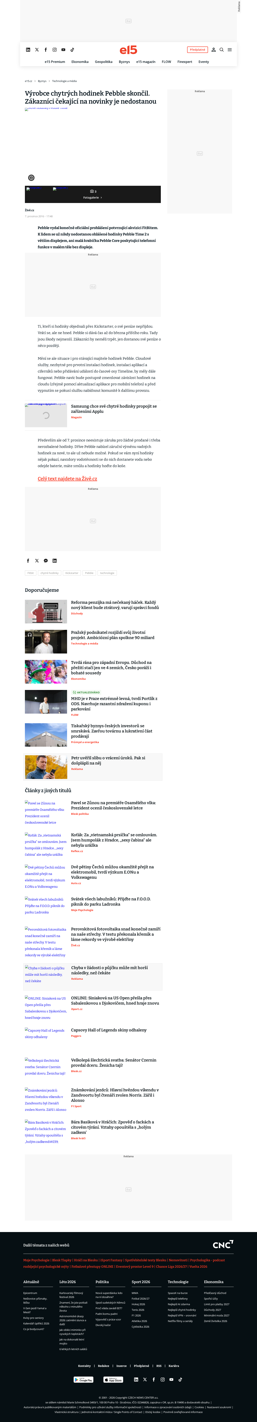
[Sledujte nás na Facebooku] (46, 49)
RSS (158, 1366)
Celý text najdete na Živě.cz (67, 479)
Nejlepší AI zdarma (179, 1304)
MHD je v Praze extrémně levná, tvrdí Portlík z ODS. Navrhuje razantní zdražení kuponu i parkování (114, 703)
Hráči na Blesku (86, 1260)
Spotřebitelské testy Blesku (145, 1260)
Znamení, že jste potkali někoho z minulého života (73, 1306)
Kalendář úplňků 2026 (36, 1323)
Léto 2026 (67, 1282)
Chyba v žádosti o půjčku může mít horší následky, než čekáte (109, 970)
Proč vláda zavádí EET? (109, 1308)
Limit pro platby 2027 (216, 1304)
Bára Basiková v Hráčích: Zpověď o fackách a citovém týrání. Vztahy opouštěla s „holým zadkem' (112, 1127)
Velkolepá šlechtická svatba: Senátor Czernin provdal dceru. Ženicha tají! (113, 1063)
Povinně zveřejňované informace (183, 1412)
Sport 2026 (141, 1282)
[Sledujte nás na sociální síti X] (37, 49)
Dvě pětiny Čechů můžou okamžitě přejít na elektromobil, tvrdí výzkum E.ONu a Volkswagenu (112, 872)
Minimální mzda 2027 (216, 1315)
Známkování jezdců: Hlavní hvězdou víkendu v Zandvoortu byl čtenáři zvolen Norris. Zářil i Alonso (115, 1095)
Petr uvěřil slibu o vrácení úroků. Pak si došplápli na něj (108, 760)
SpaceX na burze (178, 1293)
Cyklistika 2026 (140, 1326)
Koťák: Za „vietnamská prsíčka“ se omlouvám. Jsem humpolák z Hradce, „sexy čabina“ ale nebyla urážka (114, 840)
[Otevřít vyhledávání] (222, 50)
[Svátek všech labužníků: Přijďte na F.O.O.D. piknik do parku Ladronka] (46, 908)
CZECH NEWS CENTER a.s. (143, 1397)
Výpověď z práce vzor (108, 1319)
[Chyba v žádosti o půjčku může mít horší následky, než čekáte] (46, 977)
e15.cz (28, 81)
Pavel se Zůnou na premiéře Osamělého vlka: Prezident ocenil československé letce (113, 805)
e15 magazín (145, 62)
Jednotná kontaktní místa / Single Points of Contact (112, 1412)
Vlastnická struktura (67, 1412)
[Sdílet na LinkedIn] (54, 560)
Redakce (103, 1366)
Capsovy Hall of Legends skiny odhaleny (109, 1030)
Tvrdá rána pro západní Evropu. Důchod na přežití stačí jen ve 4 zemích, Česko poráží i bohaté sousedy (111, 667)
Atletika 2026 (139, 1321)
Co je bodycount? (33, 1329)
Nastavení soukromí (219, 1407)
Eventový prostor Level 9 (134, 1266)
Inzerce (121, 1366)
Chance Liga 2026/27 (171, 1266)
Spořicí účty (211, 1298)
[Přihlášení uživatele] (214, 50)
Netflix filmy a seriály (180, 1321)
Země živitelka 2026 (215, 1321)
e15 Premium (55, 62)
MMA (135, 1293)
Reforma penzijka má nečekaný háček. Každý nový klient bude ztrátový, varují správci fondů (115, 605)
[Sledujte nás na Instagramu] (54, 49)
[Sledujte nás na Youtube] (63, 49)
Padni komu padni (106, 1314)
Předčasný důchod (215, 1293)
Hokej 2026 (138, 1304)
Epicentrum (30, 1293)
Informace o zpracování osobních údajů (168, 1407)
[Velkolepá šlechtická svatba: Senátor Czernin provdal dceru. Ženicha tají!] (46, 1069)
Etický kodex (152, 1412)
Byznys (124, 62)
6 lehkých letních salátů (73, 1349)
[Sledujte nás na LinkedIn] (28, 49)
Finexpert (184, 62)
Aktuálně (31, 1282)
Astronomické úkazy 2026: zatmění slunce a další (72, 1320)
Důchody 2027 (212, 1310)
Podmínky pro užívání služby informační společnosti (110, 1407)
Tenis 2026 (138, 1310)
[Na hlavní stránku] (128, 49)
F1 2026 (136, 1315)
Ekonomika (80, 62)
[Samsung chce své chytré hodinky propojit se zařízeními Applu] (46, 415)
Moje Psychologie (36, 1260)
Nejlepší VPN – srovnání (182, 1315)
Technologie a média (64, 81)
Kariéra (174, 1366)
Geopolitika (103, 62)
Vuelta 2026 (198, 1266)
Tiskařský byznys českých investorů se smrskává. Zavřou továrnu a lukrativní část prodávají (111, 731)
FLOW (166, 62)
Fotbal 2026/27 (140, 1298)
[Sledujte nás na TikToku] (72, 49)
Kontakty (84, 1366)
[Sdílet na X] (37, 560)
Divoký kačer (103, 1325)
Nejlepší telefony (178, 1298)
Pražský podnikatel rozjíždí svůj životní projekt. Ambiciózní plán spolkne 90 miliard (112, 635)
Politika (102, 1282)
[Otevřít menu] (230, 50)
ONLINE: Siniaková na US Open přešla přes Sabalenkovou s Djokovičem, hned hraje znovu (115, 1001)
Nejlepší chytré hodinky (182, 1310)
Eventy (204, 62)
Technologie (178, 1282)
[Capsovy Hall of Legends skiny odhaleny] (46, 1039)
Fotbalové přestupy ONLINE (92, 1266)
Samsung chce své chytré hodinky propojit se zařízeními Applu (114, 409)
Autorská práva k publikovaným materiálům (50, 1407)
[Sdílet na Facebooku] (28, 560)
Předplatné (141, 1366)
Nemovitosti (178, 1260)
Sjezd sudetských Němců (110, 1302)
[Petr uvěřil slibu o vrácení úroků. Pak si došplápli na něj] (46, 767)
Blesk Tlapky (61, 1260)
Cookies (199, 1407)
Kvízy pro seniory (33, 1318)
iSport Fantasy (111, 1260)
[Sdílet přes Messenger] (46, 560)
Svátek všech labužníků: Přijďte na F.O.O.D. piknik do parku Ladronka (111, 902)
